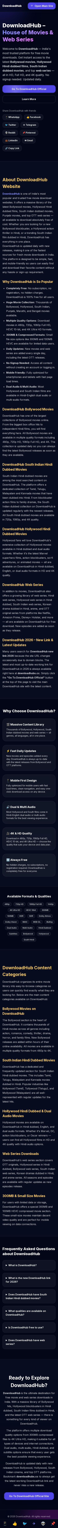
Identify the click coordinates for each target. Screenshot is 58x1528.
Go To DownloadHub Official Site (29, 1496)
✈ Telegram (29, 125)
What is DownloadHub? (22, 1265)
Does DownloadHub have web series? (25, 1342)
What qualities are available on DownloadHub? (26, 1312)
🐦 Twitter (10, 125)
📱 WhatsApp (12, 117)
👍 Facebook (34, 117)
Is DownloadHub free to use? (26, 1327)
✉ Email (29, 140)
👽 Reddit (10, 132)
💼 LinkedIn (11, 140)
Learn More (29, 99)
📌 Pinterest (29, 132)
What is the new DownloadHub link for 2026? (28, 1279)
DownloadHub (11, 193)
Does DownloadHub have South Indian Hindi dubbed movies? (26, 1296)
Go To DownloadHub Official (29, 89)
